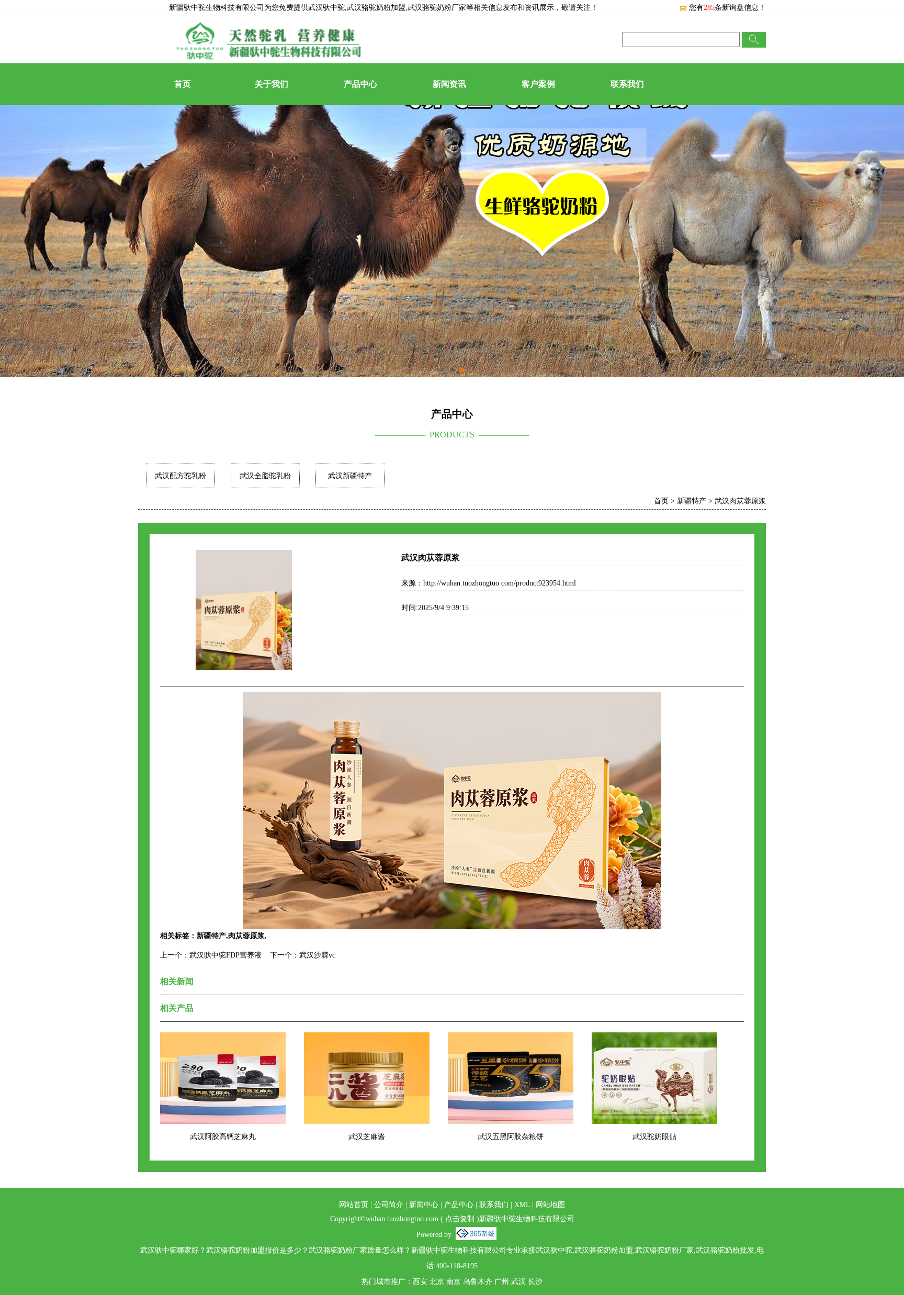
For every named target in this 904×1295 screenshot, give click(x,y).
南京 (453, 1282)
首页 (182, 84)
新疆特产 (691, 501)
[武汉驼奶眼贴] (654, 1039)
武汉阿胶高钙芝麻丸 (223, 1137)
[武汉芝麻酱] (367, 1039)
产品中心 (360, 84)
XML (522, 1205)
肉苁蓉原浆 (246, 936)
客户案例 (538, 84)
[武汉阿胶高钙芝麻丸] (223, 1039)
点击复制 (459, 1219)
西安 (420, 1282)
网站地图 (550, 1205)
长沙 (535, 1282)
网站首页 (353, 1205)
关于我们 (271, 84)
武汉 (518, 1282)
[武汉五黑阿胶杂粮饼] (510, 1039)
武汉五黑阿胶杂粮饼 (511, 1137)
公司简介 (388, 1205)
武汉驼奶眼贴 (654, 1137)
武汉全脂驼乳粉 (265, 476)
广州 (501, 1282)
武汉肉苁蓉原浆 (740, 501)
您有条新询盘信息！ (727, 8)
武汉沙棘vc (317, 955)
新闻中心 (423, 1205)
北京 (437, 1282)
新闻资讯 (449, 84)
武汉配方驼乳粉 (180, 476)
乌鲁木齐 (477, 1282)
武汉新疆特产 (350, 476)
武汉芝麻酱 (366, 1137)
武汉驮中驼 (326, 8)
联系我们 (627, 84)
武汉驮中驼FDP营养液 (225, 955)
